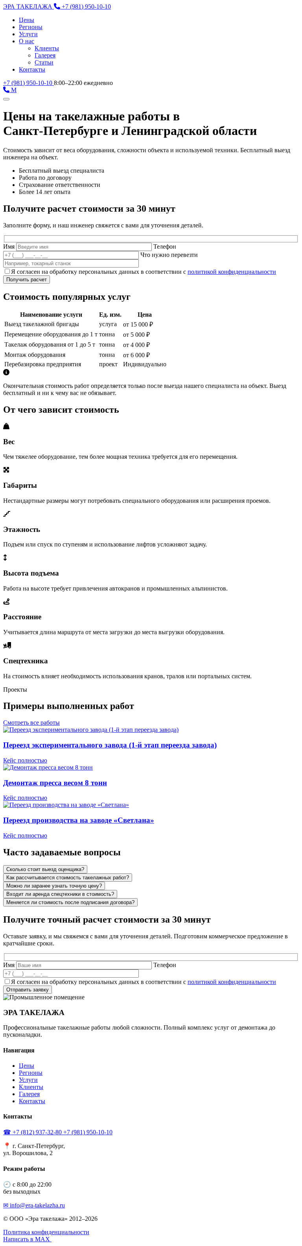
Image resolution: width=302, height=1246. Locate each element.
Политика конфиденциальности (46, 1232)
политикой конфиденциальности (232, 271)
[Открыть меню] (6, 99)
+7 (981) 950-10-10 (28, 82)
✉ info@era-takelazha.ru (34, 1205)
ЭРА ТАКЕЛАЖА (28, 6)
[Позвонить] (7, 90)
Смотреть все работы (31, 722)
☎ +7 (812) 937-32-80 (33, 1132)
